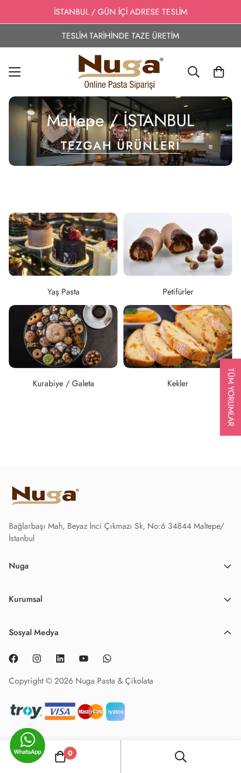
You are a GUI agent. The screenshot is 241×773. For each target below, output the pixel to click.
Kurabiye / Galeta (63, 383)
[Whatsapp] (107, 658)
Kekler (177, 383)
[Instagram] (37, 658)
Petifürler (178, 291)
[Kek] (177, 336)
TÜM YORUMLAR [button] (231, 397)
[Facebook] (13, 658)
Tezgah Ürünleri (121, 145)
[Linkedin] (60, 658)
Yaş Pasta (63, 291)
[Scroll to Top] (220, 749)
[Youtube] (83, 658)
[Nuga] (120, 71)
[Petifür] (177, 244)
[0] (218, 71)
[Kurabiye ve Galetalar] (63, 336)
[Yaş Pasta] (63, 244)
